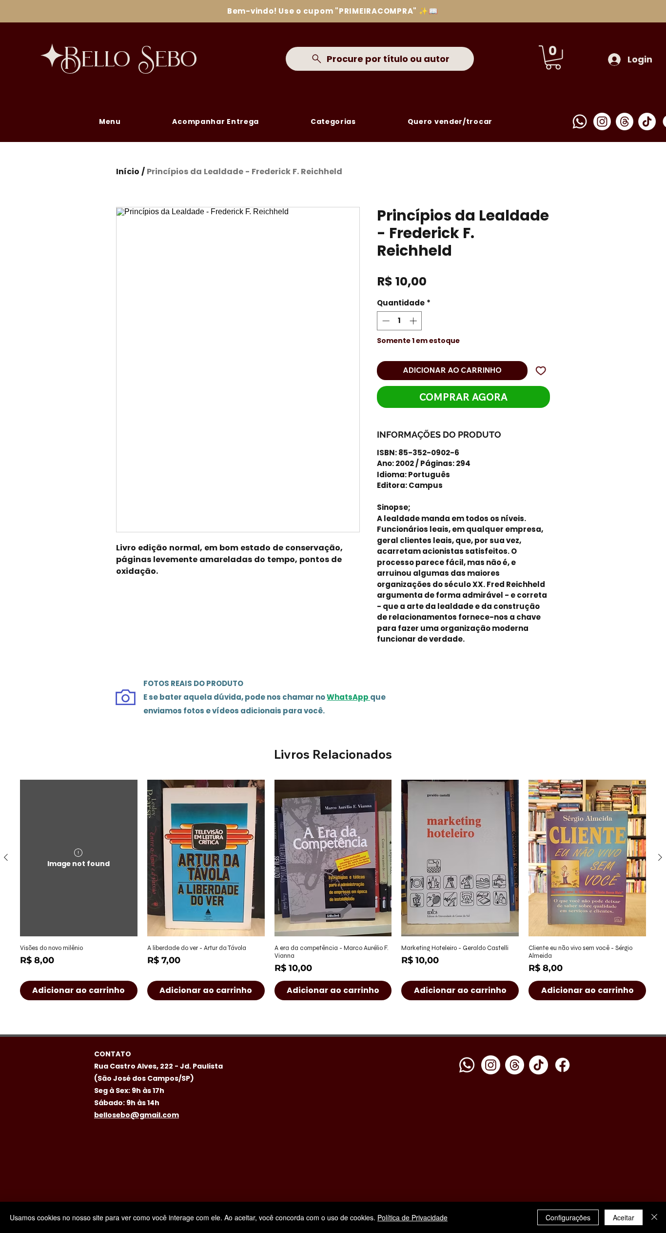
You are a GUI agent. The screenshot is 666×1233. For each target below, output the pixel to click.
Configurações (568, 1217)
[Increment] (414, 321)
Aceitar (623, 1217)
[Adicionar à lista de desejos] (540, 370)
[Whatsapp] (579, 121)
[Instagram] (602, 121)
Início (127, 171)
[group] (333, 890)
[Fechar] (654, 1217)
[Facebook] (562, 1064)
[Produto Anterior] (6, 857)
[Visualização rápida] (206, 858)
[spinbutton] (400, 321)
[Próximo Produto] (660, 857)
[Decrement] (385, 321)
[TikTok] (647, 121)
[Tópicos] (624, 121)
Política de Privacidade (412, 1217)
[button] (553, 57)
